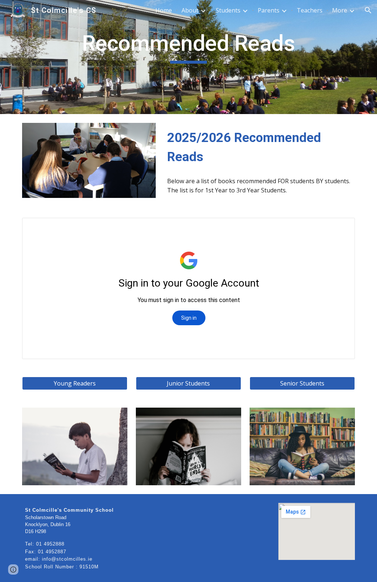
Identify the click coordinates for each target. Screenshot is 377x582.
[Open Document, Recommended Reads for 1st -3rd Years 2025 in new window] (340, 227)
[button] (368, 10)
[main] (188, 46)
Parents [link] (268, 10)
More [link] (339, 10)
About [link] (190, 10)
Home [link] (163, 10)
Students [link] (228, 10)
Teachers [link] (310, 10)
